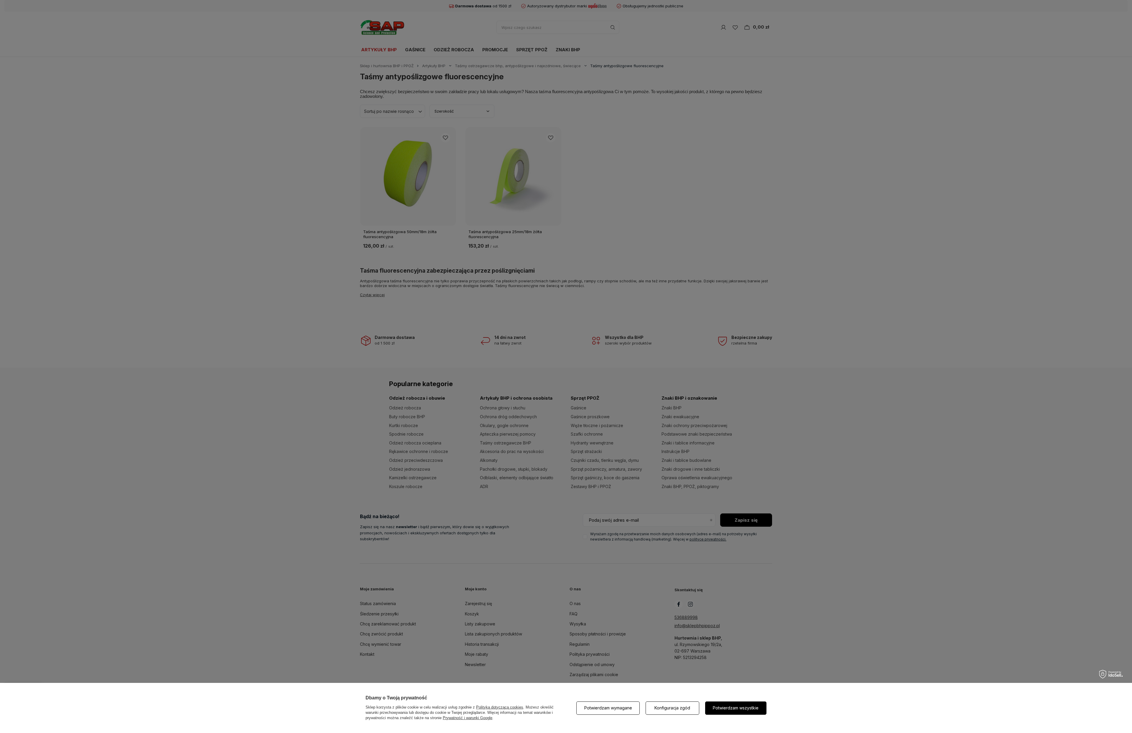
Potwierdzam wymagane (608, 707)
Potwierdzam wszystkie (735, 707)
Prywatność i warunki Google (467, 718)
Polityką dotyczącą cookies (499, 707)
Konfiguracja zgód (672, 707)
